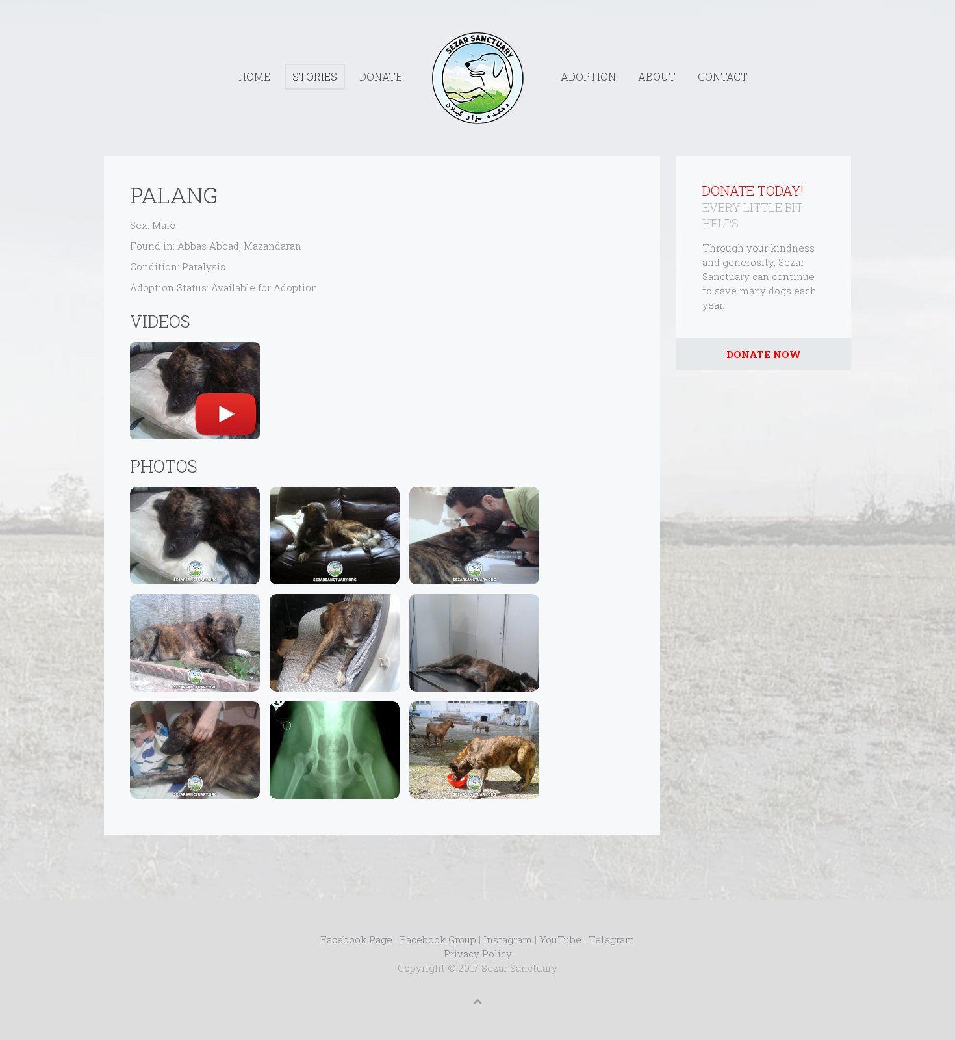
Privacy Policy (478, 953)
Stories (314, 76)
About (657, 76)
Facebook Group (438, 939)
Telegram (612, 939)
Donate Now (763, 354)
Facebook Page (356, 939)
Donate (380, 76)
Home (254, 76)
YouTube (560, 939)
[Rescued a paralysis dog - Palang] (195, 390)
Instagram (507, 939)
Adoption (588, 76)
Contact (723, 76)
